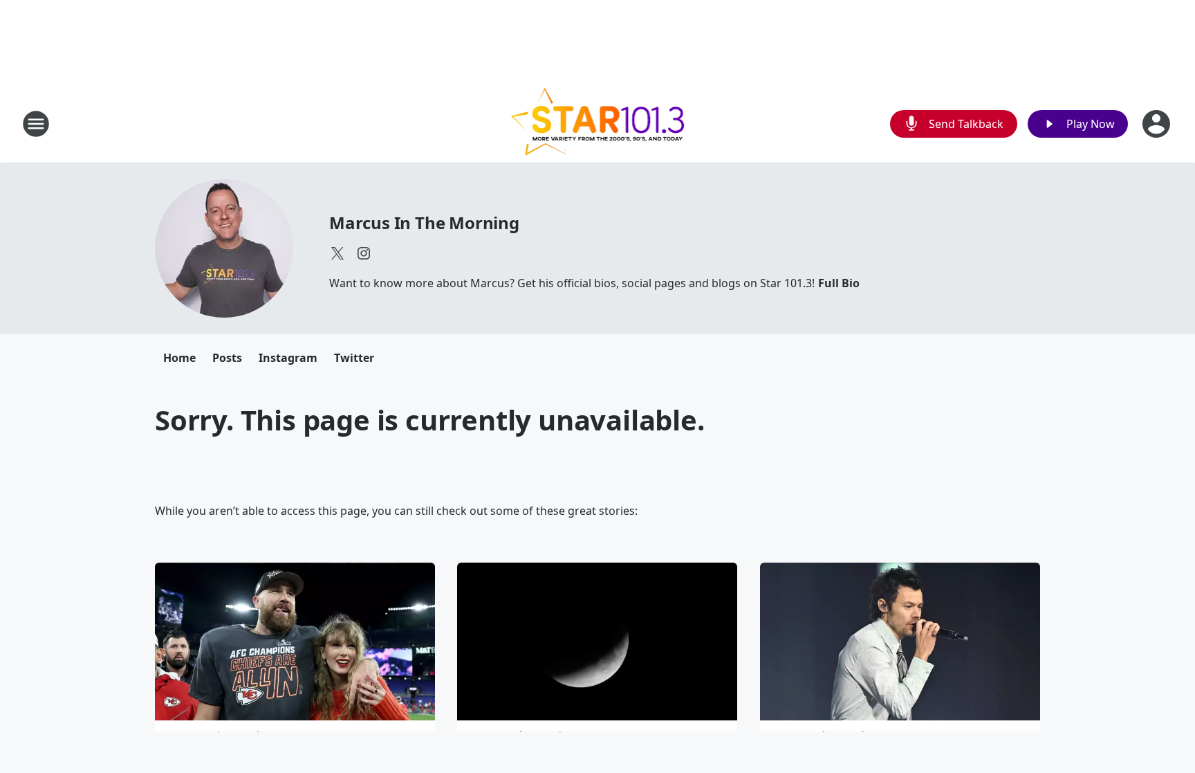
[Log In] (1157, 124)
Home (179, 357)
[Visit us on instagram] (363, 253)
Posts (227, 357)
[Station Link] (597, 123)
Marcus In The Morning (424, 222)
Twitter (354, 357)
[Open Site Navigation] (36, 124)
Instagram (288, 357)
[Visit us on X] (337, 253)
